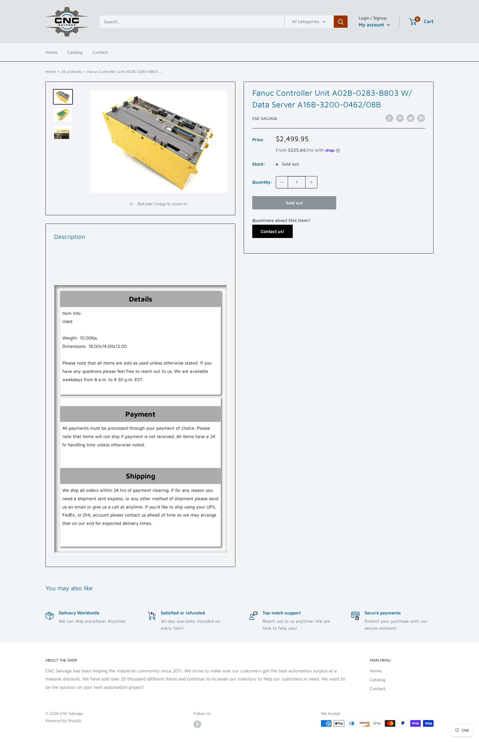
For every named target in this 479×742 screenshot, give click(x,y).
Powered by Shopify (63, 720)
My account (372, 24)
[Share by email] (421, 118)
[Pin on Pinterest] (400, 118)
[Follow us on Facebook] (197, 724)
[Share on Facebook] (389, 118)
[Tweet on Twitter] (410, 118)
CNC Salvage (264, 118)
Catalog (75, 52)
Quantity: (262, 181)
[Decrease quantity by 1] (282, 182)
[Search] (341, 22)
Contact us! (272, 231)
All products (71, 71)
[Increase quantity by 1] (311, 182)
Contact (100, 52)
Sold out (294, 202)
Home (51, 52)
